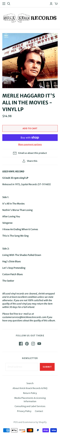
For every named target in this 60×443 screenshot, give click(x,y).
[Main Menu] (3, 3)
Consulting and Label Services (30, 406)
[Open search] (8, 3)
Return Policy (30, 393)
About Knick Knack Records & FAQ (30, 388)
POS (16, 422)
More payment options (30, 144)
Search (30, 383)
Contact (39, 411)
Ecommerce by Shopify (35, 422)
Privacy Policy (24, 411)
